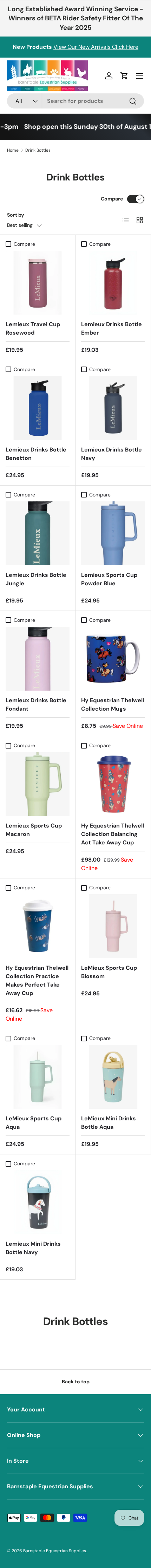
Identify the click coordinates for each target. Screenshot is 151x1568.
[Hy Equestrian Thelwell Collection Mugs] (113, 659)
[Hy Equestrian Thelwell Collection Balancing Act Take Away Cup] (113, 784)
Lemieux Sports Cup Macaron (34, 830)
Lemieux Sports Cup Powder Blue (109, 579)
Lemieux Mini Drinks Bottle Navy (33, 1248)
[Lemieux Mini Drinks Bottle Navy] (38, 1202)
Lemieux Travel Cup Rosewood (33, 328)
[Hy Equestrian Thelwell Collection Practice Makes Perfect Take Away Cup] (38, 926)
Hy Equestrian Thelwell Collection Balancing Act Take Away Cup (112, 834)
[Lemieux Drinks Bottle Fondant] (38, 659)
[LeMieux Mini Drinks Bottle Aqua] (113, 1077)
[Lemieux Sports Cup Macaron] (38, 784)
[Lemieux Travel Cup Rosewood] (38, 283)
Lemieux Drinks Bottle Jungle (36, 579)
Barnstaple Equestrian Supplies (54, 1551)
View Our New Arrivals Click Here (95, 47)
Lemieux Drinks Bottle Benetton (36, 454)
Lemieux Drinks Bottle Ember (111, 328)
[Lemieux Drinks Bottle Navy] (113, 408)
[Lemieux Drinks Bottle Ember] (113, 283)
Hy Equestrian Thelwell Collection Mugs (112, 704)
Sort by (15, 215)
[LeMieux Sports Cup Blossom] (113, 926)
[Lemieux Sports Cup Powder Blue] (113, 533)
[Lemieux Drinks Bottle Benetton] (38, 408)
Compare (112, 199)
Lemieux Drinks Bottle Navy (111, 454)
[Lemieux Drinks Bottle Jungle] (38, 533)
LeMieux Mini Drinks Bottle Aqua (108, 1123)
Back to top (76, 1381)
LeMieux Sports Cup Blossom (109, 972)
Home (13, 150)
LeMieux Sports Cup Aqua (33, 1123)
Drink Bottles (38, 150)
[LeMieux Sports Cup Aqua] (38, 1077)
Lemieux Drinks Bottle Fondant (36, 704)
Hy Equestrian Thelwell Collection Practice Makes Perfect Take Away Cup (37, 980)
